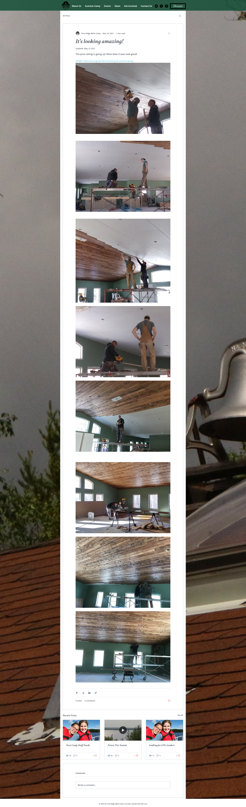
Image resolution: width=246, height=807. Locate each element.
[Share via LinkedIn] (89, 693)
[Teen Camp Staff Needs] (81, 730)
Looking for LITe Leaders (162, 745)
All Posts (66, 15)
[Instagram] (161, 6)
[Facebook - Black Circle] (166, 6)
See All (180, 715)
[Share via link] (95, 693)
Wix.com (144, 804)
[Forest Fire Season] (123, 730)
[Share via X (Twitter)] (83, 693)
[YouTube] (156, 6)
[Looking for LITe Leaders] (164, 730)
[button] (180, 16)
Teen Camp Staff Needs (78, 745)
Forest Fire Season (117, 745)
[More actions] (168, 33)
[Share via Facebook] (77, 693)
